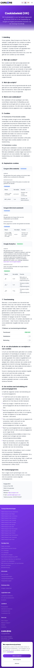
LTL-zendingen (5, 552)
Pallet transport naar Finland (8, 533)
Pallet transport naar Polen (7, 539)
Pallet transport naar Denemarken (9, 535)
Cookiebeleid (10, 651)
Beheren (17, 663)
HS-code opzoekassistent (7, 597)
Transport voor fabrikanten (8, 561)
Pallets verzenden (5, 546)
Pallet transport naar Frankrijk (8, 520)
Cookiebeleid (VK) (5, 613)
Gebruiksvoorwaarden (6, 608)
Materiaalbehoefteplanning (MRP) (9, 556)
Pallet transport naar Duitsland (8, 518)
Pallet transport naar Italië (7, 526)
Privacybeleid (4, 606)
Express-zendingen (6, 565)
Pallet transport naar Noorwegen (9, 528)
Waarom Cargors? (5, 622)
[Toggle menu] (32, 2)
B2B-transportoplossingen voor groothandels (12, 563)
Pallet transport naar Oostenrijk (9, 537)
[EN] (22, 3)
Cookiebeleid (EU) (5, 611)
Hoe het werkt (4, 574)
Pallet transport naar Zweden (8, 530)
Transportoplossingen (6, 576)
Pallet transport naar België (8, 513)
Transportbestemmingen (7, 578)
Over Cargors (4, 620)
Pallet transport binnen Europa (8, 548)
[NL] (25, 3)
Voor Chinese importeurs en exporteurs (11, 559)
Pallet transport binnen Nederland (9, 511)
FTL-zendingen (5, 550)
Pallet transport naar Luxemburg (9, 516)
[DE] (28, 3)
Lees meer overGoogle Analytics (12, 261)
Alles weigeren (17, 659)
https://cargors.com (13, 492)
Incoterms (3, 600)
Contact (3, 624)
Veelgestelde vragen (6, 580)
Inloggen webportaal (6, 588)
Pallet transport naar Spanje (8, 524)
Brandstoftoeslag (5, 567)
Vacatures (3, 627)
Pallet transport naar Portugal (8, 522)
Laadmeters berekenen (7, 595)
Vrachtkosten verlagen (7, 554)
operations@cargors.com (13, 494)
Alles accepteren (17, 655)
